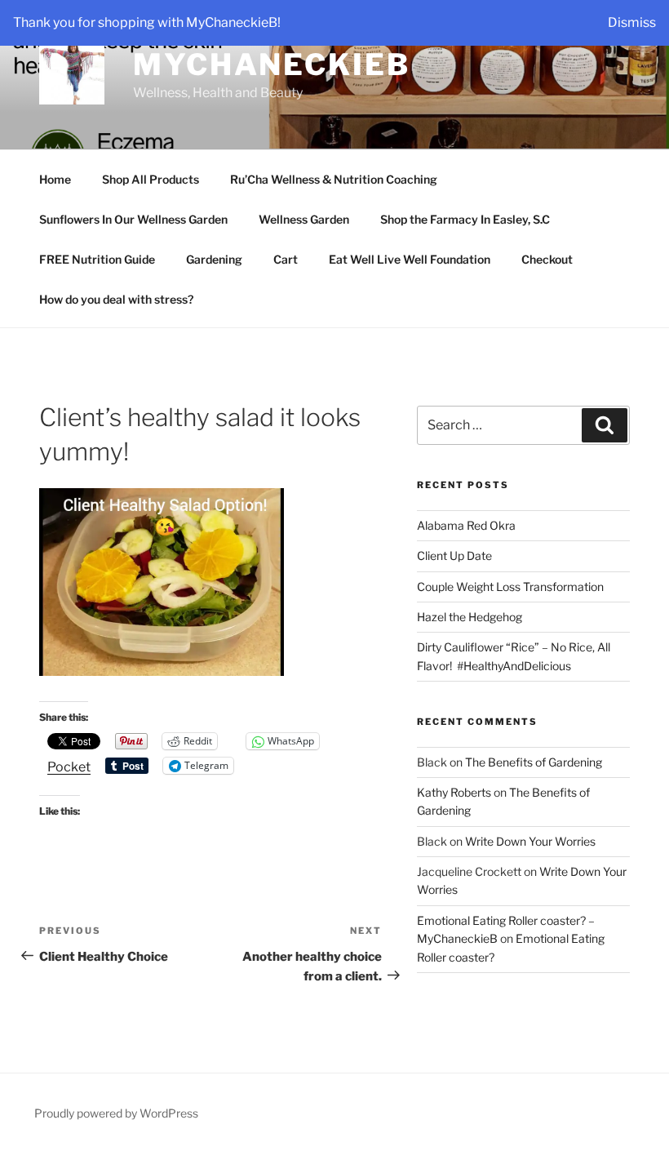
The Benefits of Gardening (533, 762)
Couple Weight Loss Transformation (510, 586)
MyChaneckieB (271, 64)
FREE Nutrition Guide (97, 259)
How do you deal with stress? (116, 299)
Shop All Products (150, 179)
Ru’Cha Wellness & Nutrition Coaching (333, 179)
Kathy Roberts (454, 792)
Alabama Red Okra (466, 525)
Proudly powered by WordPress (116, 1113)
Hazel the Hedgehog (469, 617)
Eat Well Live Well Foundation (409, 259)
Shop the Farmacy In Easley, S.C (465, 219)
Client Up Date (454, 555)
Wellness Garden (304, 219)
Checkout (547, 259)
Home (55, 179)
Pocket (69, 767)
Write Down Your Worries (530, 841)
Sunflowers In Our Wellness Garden (133, 219)
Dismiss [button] (632, 22)
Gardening (214, 259)
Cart (285, 259)
